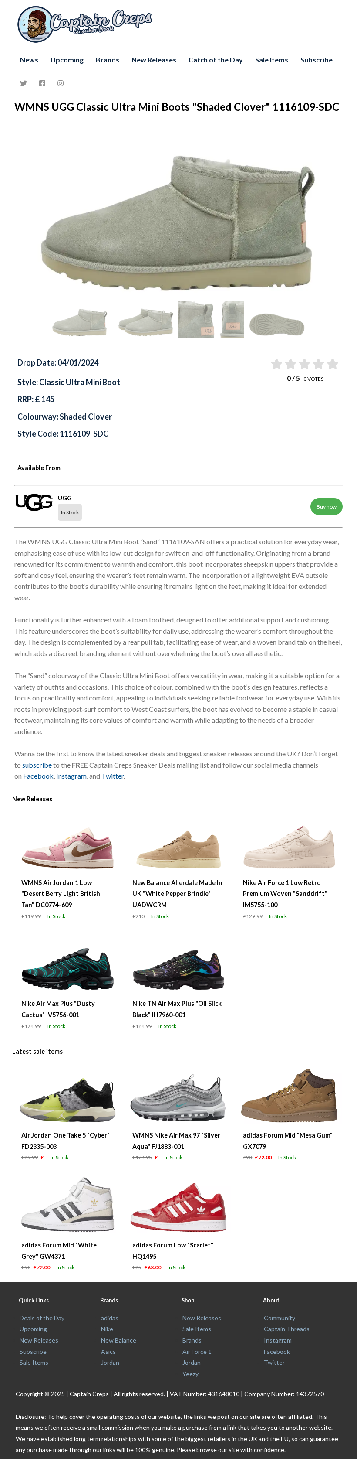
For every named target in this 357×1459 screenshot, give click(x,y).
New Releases (153, 59)
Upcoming (67, 59)
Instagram (71, 776)
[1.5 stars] (289, 363)
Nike (107, 1329)
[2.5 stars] (304, 363)
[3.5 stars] (318, 363)
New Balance (118, 1340)
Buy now (327, 506)
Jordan (110, 1362)
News (29, 59)
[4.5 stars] (332, 363)
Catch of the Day (216, 59)
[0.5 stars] (275, 363)
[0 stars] (268, 363)
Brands (107, 59)
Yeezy (190, 1373)
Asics (108, 1351)
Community (279, 1318)
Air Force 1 (197, 1351)
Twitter (112, 776)
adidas (109, 1318)
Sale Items (271, 59)
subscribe (37, 765)
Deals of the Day (42, 1318)
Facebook (38, 776)
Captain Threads (287, 1329)
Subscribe (316, 59)
